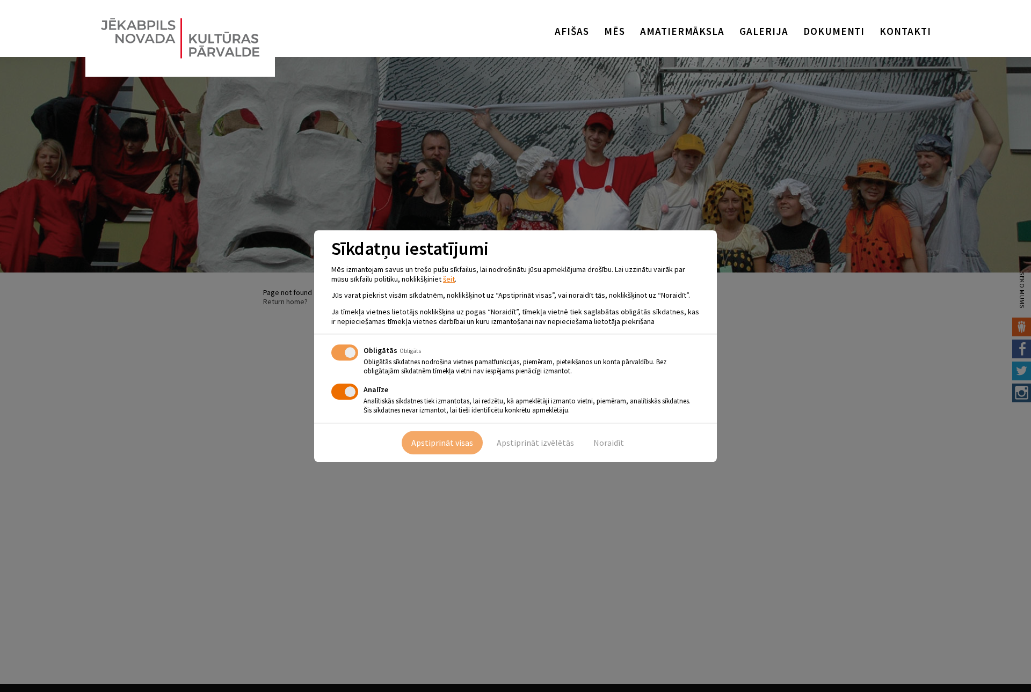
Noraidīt (608, 442)
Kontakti (905, 31)
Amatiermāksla (682, 31)
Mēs (614, 31)
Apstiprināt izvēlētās (535, 442)
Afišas (572, 31)
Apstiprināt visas (442, 442)
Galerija (763, 31)
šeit (449, 279)
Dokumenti (834, 31)
